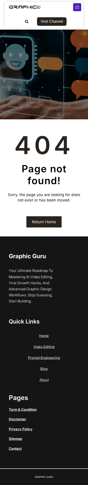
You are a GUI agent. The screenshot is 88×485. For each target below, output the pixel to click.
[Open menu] (77, 7)
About (44, 380)
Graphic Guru (27, 256)
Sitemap (15, 439)
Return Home (44, 222)
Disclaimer (17, 419)
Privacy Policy (20, 429)
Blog (44, 369)
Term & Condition (23, 409)
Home (44, 336)
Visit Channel (52, 21)
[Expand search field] (27, 21)
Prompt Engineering (44, 358)
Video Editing (44, 347)
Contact (15, 448)
